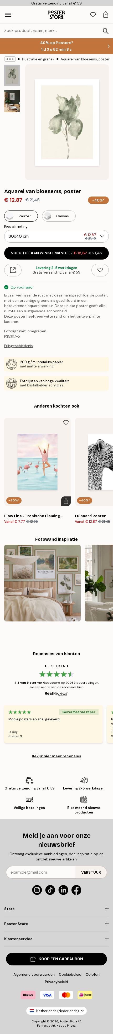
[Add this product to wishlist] (100, 270)
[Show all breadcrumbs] (10, 59)
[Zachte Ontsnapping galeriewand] (42, 583)
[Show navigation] (8, 15)
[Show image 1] (12, 75)
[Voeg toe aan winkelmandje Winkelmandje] (66, 501)
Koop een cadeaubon (61, 959)
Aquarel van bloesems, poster (85, 59)
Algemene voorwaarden (34, 974)
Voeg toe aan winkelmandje (56, 253)
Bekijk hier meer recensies (56, 756)
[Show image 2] (12, 101)
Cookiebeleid (70, 974)
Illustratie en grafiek (38, 59)
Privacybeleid (56, 981)
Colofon (93, 974)
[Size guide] (13, 270)
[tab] (93, 15)
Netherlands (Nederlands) (57, 1011)
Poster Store (68, 1021)
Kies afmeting (16, 226)
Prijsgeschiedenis (18, 346)
